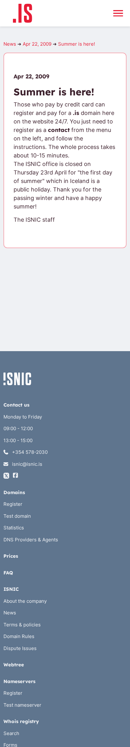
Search (11, 733)
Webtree (13, 665)
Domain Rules (18, 636)
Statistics (13, 528)
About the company (25, 601)
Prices (10, 556)
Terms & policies (22, 625)
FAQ (8, 573)
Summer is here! (76, 44)
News (9, 44)
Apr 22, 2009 (37, 44)
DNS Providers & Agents (30, 540)
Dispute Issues (20, 648)
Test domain (17, 516)
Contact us (16, 405)
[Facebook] (15, 476)
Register (12, 504)
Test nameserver (22, 705)
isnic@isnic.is (26, 464)
